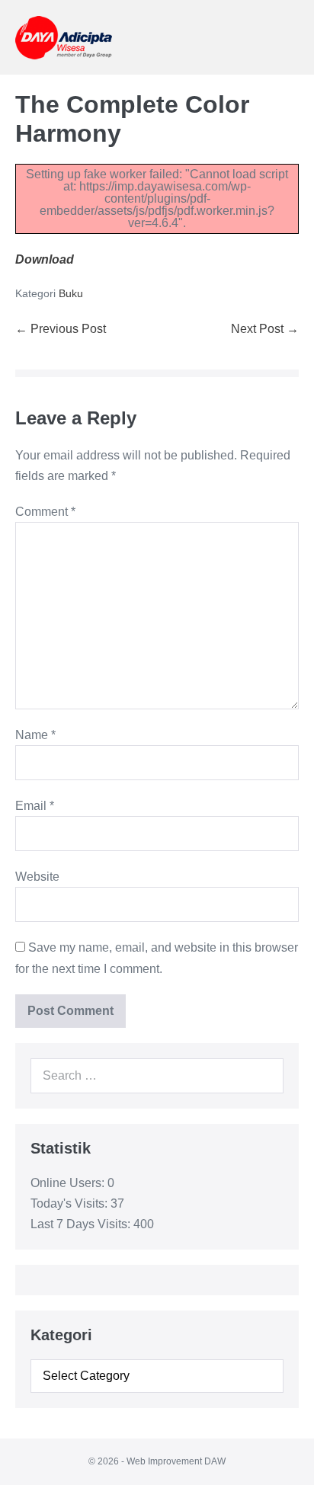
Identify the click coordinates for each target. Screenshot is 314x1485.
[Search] (264, 1076)
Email (34, 805)
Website (37, 876)
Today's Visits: (70, 1203)
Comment (45, 511)
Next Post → (265, 328)
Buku (71, 293)
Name (35, 734)
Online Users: (68, 1182)
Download (44, 259)
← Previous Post (60, 328)
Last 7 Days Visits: (81, 1224)
